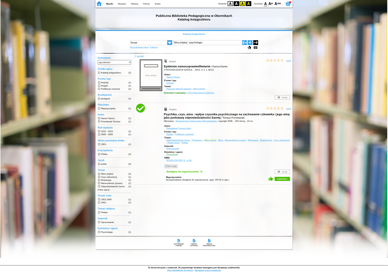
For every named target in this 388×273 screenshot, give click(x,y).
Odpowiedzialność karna (178, 140)
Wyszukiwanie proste (139, 47)
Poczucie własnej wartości (178, 89)
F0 (265, 3)
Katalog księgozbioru (194, 34)
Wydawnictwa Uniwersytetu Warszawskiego (196, 121)
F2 (277, 3)
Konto (158, 4)
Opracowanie (172, 148)
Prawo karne (174, 142)
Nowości (122, 4)
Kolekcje (154, 47)
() (210, 140)
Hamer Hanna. (173, 77)
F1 (270, 3)
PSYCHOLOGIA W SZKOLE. (201, 93)
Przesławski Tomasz (178, 128)
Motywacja (253, 140)
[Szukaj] (255, 42)
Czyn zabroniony (282, 140)
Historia (134, 4)
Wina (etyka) (199, 89)
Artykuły (170, 83)
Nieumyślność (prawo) (235, 140)
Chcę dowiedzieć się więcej (180, 270)
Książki (169, 134)
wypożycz (282, 179)
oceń (288, 60)
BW (236, 3)
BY (248, 3)
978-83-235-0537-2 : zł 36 (179, 160)
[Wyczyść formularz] (249, 47)
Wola (220, 140)
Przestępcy (197, 140)
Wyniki (109, 4)
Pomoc (146, 4)
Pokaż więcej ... (105, 190)
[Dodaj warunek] (250, 42)
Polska (185, 142)
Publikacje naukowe (184, 134)
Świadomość (266, 140)
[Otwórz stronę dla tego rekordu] (152, 110)
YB (242, 3)
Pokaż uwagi (171, 166)
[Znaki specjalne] (255, 47)
